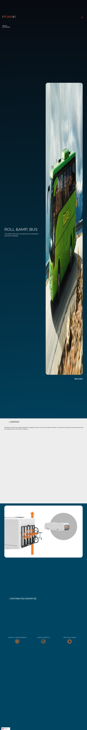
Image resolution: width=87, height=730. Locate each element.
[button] (82, 17)
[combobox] (5, 728)
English (5, 728)
